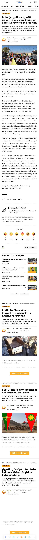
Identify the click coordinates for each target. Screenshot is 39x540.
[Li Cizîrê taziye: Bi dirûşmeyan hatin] (32, 287)
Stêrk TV (9, 37)
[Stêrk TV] (19, 2)
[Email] (21, 537)
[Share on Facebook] (6, 537)
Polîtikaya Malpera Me (27, 217)
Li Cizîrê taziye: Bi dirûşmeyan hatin (14, 285)
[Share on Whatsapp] (14, 537)
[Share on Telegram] (18, 537)
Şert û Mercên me (24, 219)
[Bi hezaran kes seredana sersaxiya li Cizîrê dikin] (32, 261)
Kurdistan (6, 13)
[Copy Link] (25, 537)
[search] (30, 2)
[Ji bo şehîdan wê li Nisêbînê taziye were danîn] (32, 278)
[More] (33, 537)
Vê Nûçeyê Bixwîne (19, 373)
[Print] (29, 537)
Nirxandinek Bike (31, 247)
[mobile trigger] (3, 2)
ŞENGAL (19, 199)
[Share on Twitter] (10, 537)
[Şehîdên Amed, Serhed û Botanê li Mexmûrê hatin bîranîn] (32, 270)
